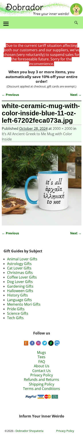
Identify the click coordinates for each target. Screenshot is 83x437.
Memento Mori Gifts (24, 304)
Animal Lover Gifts (22, 259)
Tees (41, 356)
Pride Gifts (16, 308)
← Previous (10, 95)
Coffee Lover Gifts (22, 277)
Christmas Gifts (20, 272)
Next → (75, 95)
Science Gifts (17, 313)
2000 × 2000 (62, 128)
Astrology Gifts (19, 263)
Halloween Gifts (20, 290)
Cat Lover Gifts (19, 268)
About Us (41, 366)
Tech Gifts (15, 317)
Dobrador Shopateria (29, 431)
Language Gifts (19, 299)
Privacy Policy (41, 375)
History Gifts (17, 295)
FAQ (41, 361)
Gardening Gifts (20, 286)
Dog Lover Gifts (20, 281)
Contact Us (41, 370)
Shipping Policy (41, 384)
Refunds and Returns (41, 379)
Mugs (41, 352)
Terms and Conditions (41, 388)
